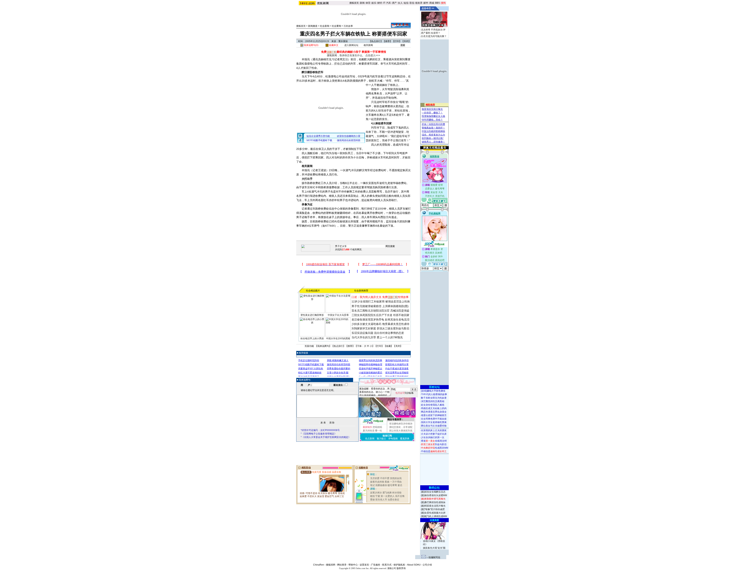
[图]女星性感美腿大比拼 (433, 512)
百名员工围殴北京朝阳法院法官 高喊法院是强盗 (380, 310)
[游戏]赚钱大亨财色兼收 (433, 391)
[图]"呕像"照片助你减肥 (433, 509)
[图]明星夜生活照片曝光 (433, 505)
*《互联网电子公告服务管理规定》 (319, 433)
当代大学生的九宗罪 (364, 337)
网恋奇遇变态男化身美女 (434, 411)
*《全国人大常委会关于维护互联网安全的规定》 (326, 437)
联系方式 (387, 564)
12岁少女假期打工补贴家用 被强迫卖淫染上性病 (381, 301)
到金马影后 (434, 444)
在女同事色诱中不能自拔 (434, 418)
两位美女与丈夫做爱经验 (434, 425)
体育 (368, 3)
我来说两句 (323, 346)
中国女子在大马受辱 (338, 315)
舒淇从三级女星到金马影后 (393, 328)
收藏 (388, 346)
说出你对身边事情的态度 (389, 332)
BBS (437, 3)
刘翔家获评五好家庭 (364, 328)
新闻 (362, 3)
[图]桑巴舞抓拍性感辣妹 (433, 502)
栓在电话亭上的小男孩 (312, 338)
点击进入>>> (372, 55)
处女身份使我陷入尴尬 (432, 404)
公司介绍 (427, 564)
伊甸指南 (393, 438)
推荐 (387, 41)
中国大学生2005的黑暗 (338, 338)
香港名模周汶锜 (434, 441)
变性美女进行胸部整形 (312, 315)
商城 (431, 3)
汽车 (388, 3)
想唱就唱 (377, 427)
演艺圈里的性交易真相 (432, 401)
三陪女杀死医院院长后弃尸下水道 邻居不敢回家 (380, 315)
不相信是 (434, 451)
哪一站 (378, 430)
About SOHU (414, 564)
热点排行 (375, 41)
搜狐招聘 (330, 564)
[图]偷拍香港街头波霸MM (434, 495)
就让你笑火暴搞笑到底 (400, 430)
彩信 (412, 3)
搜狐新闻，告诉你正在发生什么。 (346, 55)
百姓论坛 (434, 387)
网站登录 (342, 564)
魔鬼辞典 (404, 438)
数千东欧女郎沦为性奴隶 (434, 397)
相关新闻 (368, 45)
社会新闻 (324, 26)
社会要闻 (336, 26)
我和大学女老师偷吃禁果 (434, 422)
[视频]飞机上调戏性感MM (434, 516)
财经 (379, 3)
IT (384, 3)
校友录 (418, 3)
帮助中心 (353, 564)
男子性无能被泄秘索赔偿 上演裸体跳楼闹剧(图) (380, 306)
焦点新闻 (369, 438)
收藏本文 (333, 45)
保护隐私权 (399, 564)
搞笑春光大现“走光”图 (434, 548)
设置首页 (364, 564)
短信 (406, 3)
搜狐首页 (354, 3)
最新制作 (367, 427)
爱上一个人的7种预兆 (390, 337)
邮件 (426, 3)
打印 (396, 41)
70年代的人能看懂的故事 (434, 394)
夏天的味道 (368, 430)
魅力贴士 (381, 438)
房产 (394, 3)
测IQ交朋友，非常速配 (400, 427)
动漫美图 (434, 520)
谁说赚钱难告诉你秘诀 (400, 423)
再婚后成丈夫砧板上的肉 (434, 408)
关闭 (406, 41)
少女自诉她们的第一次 (432, 437)
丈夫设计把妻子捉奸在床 (434, 434)
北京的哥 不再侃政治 (432, 29)
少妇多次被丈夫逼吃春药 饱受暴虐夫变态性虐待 (380, 324)
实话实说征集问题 (362, 332)
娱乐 (374, 3)
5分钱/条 (404, 393)
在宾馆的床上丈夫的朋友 (434, 430)
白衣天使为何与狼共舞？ (434, 36)
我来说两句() (310, 45)
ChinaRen (318, 564)
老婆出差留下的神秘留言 (434, 415)
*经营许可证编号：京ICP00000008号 (320, 430)
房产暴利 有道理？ (430, 33)
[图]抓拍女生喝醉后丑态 (433, 492)
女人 (400, 3)
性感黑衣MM (434, 447)
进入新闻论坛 (351, 45)
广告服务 (375, 564)
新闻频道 (312, 26)
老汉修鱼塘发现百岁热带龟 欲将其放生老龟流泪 (380, 319)
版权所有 (401, 568)
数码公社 (434, 487)
